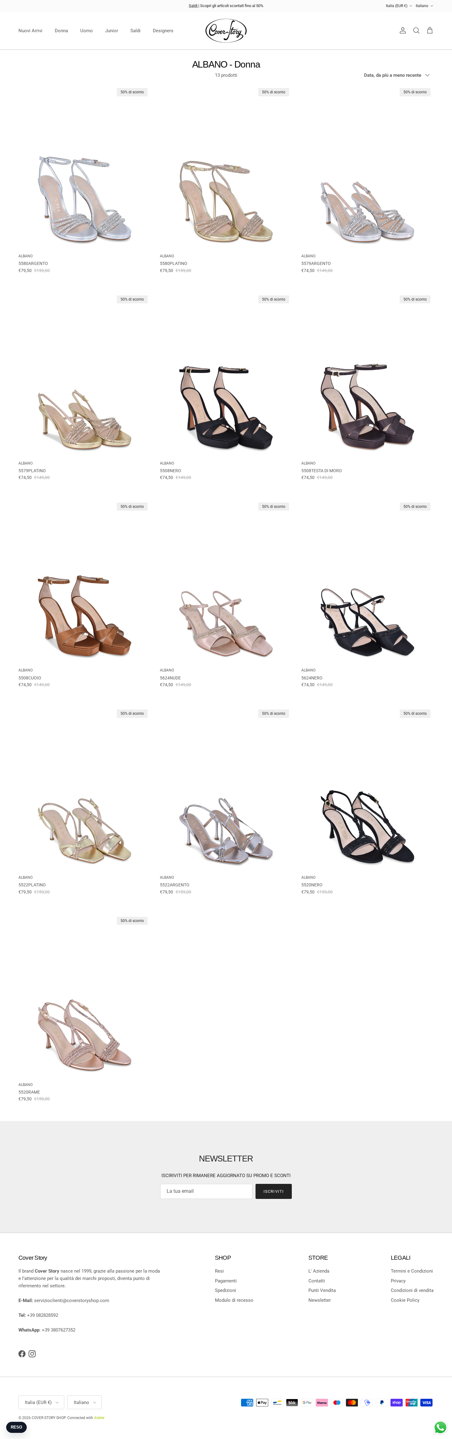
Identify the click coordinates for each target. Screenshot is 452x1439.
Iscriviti (273, 1191)
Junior (111, 30)
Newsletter (319, 1300)
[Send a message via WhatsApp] (440, 1427)
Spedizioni (225, 1290)
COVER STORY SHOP (48, 1418)
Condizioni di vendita (412, 1290)
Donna (61, 30)
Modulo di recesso (234, 1300)
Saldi (193, 5)
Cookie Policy (405, 1300)
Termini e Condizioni (412, 1271)
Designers (163, 30)
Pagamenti (226, 1281)
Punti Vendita (322, 1290)
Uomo (86, 30)
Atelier (99, 1418)
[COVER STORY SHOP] (226, 30)
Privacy (398, 1281)
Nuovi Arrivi (30, 30)
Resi (219, 1271)
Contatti (316, 1281)
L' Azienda (318, 1271)
